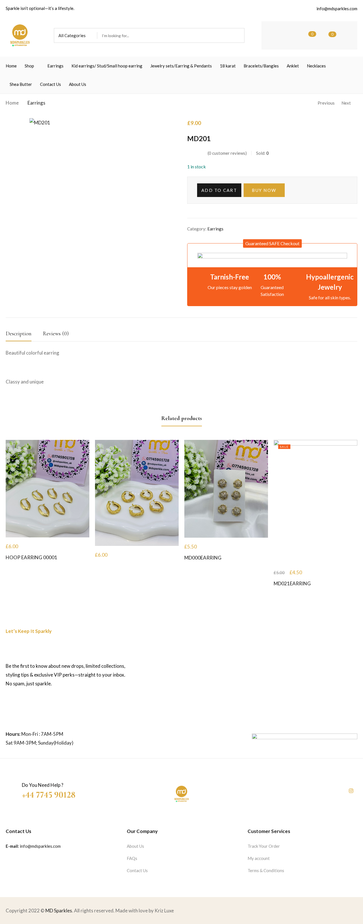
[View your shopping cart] (324, 35)
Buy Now (264, 190)
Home (12, 103)
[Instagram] (351, 791)
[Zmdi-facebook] (336, 791)
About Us (135, 846)
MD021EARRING (292, 583)
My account (259, 858)
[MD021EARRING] (315, 501)
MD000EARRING (202, 558)
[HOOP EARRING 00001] (47, 488)
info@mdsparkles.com (40, 846)
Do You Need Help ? (42, 785)
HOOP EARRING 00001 (31, 557)
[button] (75, 35)
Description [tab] (18, 333)
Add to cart (219, 190)
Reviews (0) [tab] (56, 333)
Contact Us (137, 870)
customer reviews (227, 153)
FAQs (132, 858)
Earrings (36, 103)
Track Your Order (264, 846)
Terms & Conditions (266, 870)
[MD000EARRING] (226, 489)
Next (346, 102)
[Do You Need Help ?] (11, 787)
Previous (326, 102)
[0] (304, 35)
